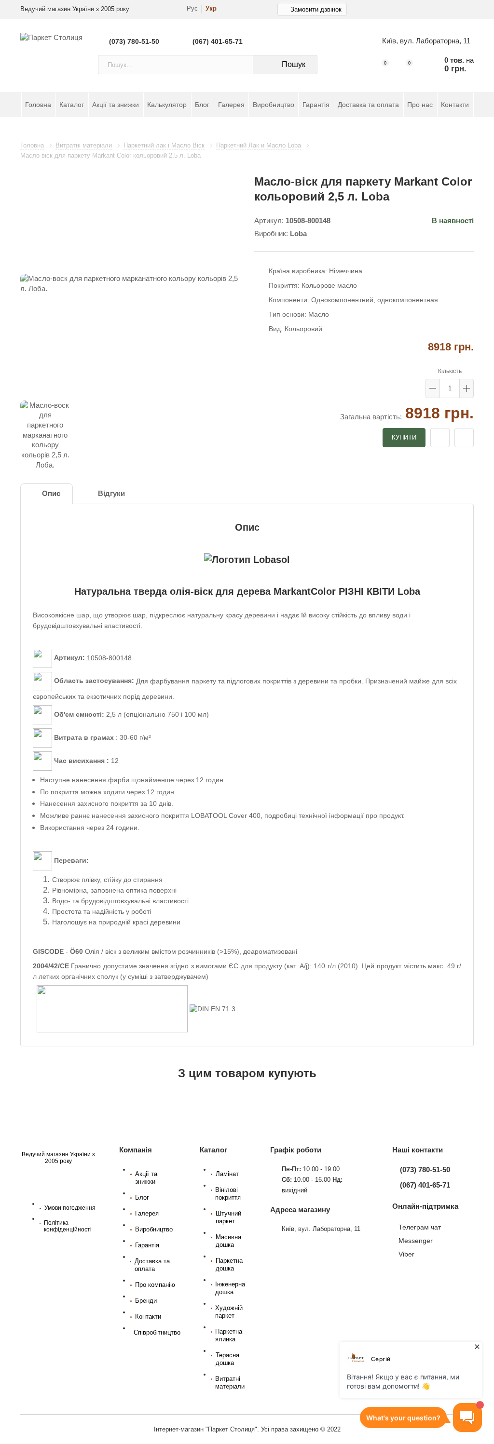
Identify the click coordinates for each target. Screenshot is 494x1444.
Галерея (231, 104)
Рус (192, 8)
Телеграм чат (419, 1227)
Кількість (450, 371)
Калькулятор (167, 104)
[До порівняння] (464, 437)
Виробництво (273, 104)
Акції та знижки (115, 104)
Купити (404, 437)
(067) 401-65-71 (217, 41)
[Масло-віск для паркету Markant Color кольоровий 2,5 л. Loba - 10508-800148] (130, 283)
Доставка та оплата (368, 104)
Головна (38, 104)
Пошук (293, 64)
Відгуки (111, 493)
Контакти (455, 104)
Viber (406, 1254)
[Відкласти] (440, 437)
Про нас (420, 104)
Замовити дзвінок (316, 9)
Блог (202, 104)
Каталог (71, 104)
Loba (298, 234)
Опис (51, 493)
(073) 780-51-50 (134, 41)
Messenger (415, 1240)
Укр (211, 8)
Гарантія (315, 104)
